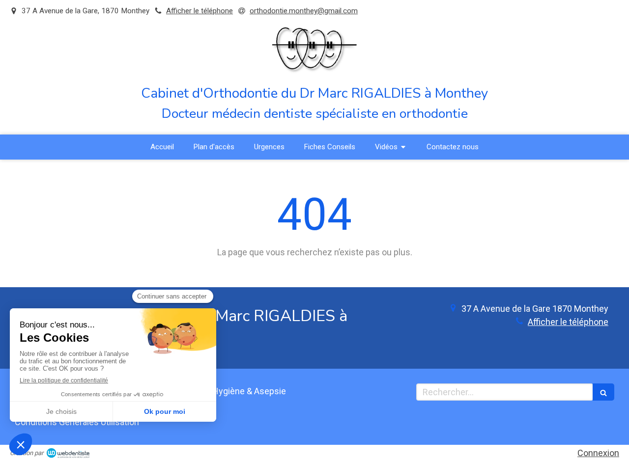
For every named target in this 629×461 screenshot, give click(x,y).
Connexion (598, 453)
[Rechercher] (603, 392)
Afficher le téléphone (199, 10)
